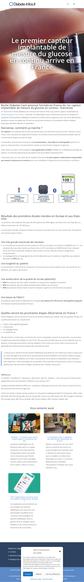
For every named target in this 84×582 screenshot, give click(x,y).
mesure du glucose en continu (12, 114)
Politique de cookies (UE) (19, 559)
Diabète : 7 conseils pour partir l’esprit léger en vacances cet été (24, 439)
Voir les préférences (53, 574)
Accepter (28, 574)
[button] (60, 551)
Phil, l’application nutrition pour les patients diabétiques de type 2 (24, 499)
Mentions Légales (48, 579)
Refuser (38, 574)
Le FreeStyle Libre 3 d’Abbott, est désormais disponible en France (59, 439)
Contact (13, 552)
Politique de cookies (36, 579)
